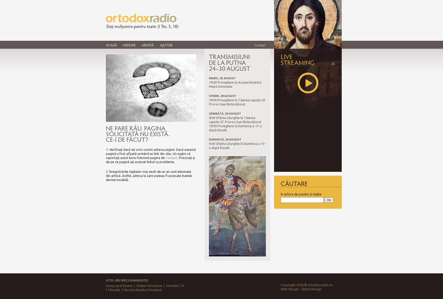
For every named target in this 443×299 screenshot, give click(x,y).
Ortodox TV (175, 285)
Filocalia (114, 290)
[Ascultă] (308, 83)
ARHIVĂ (148, 45)
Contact (260, 45)
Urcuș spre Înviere (119, 285)
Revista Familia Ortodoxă (143, 290)
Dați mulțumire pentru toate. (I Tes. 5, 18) (142, 26)
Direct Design (311, 289)
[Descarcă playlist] (333, 63)
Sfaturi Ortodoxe (149, 285)
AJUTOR (166, 45)
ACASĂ (111, 45)
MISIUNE (129, 45)
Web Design (290, 289)
